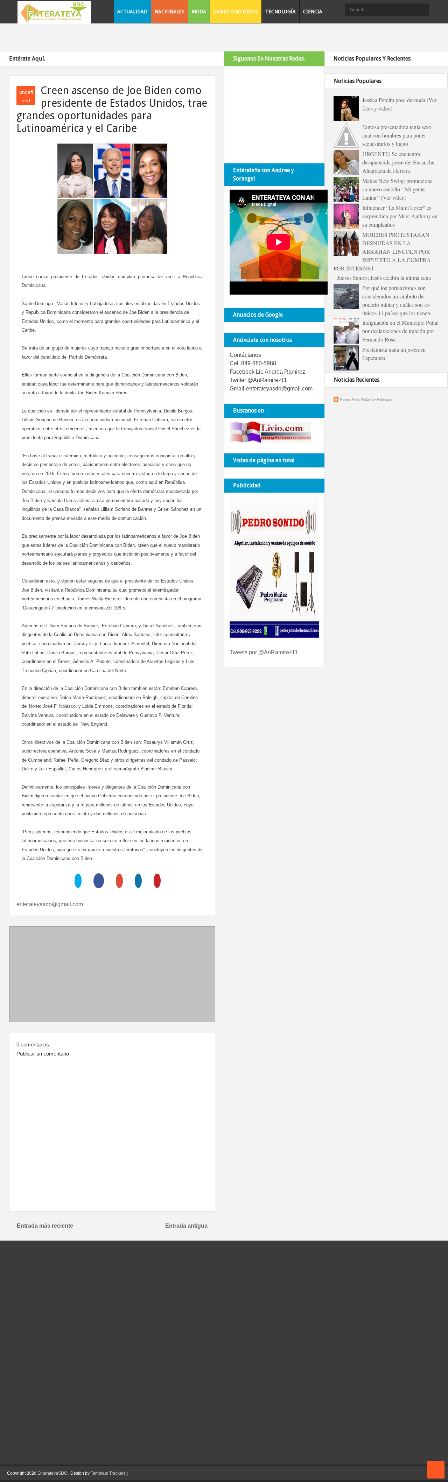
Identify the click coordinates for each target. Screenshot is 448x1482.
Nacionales (169, 11)
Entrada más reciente (45, 1226)
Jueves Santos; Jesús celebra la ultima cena (384, 277)
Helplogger (384, 399)
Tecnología (280, 11)
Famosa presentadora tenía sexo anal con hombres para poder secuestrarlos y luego (396, 135)
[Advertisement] (112, 975)
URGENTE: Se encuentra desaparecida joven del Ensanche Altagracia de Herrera (398, 162)
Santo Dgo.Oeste (236, 11)
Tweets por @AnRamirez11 (264, 652)
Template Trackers (108, 1473)
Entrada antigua (186, 1226)
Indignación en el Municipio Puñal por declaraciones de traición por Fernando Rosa (400, 331)
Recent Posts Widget (355, 399)
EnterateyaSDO (52, 1473)
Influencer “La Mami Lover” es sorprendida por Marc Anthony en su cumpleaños (400, 216)
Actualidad (132, 11)
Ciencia (312, 11)
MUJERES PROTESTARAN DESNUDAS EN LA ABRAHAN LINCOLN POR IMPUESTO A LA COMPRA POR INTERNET (382, 251)
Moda (199, 11)
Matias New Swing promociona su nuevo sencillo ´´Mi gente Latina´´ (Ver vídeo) (397, 189)
